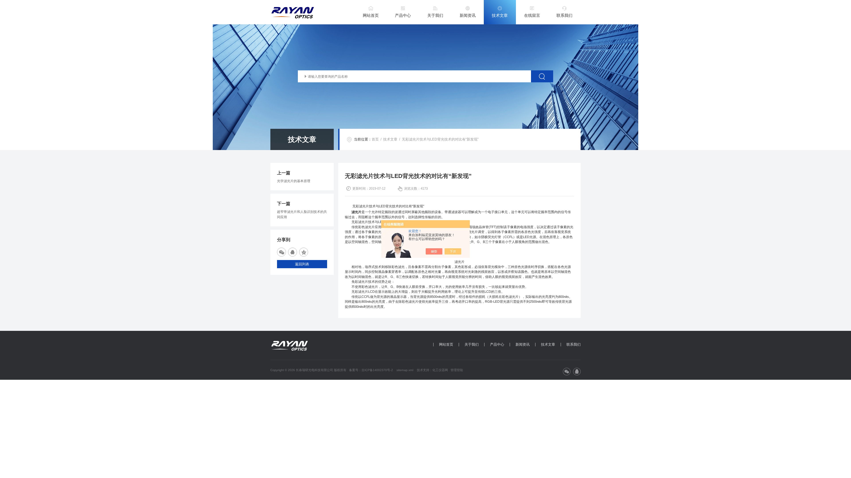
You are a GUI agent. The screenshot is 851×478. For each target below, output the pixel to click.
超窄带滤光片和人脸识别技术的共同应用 (302, 214)
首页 (375, 139)
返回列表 (302, 264)
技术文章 (500, 15)
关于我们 (435, 15)
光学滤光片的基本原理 (293, 181)
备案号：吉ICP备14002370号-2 (371, 370)
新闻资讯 (468, 15)
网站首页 (371, 15)
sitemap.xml (404, 370)
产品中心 (403, 15)
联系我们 (564, 15)
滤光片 (356, 212)
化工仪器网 (440, 370)
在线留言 (532, 15)
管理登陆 (457, 370)
